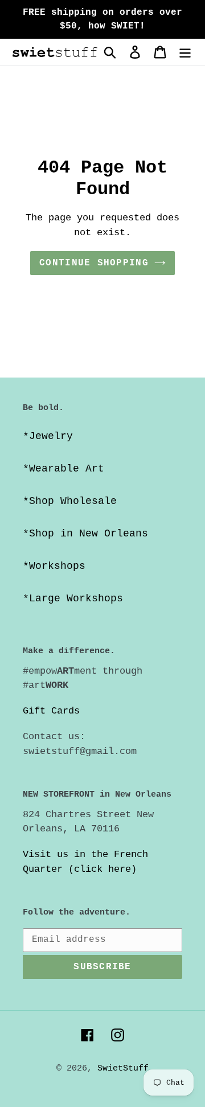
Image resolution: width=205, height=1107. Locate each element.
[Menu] (185, 52)
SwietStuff (123, 1068)
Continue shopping (94, 263)
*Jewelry (48, 436)
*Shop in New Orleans (85, 533)
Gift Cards (51, 711)
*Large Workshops (73, 598)
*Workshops (54, 566)
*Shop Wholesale (70, 501)
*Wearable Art (63, 468)
